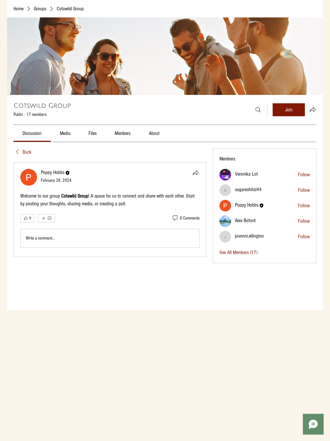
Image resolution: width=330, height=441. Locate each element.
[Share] (195, 173)
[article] (110, 209)
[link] (32, 133)
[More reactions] (46, 218)
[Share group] (312, 109)
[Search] (258, 109)
